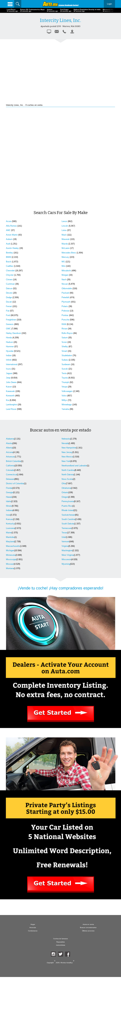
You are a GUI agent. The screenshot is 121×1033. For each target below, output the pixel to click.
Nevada (65, 443)
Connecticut (11, 474)
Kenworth (10, 395)
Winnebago (67, 404)
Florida (9, 488)
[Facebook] (67, 954)
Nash (64, 279)
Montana (10, 568)
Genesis (10, 324)
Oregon (65, 497)
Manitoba (10, 537)
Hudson (9, 342)
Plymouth (66, 302)
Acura (8, 221)
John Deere (11, 382)
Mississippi (11, 559)
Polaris (65, 306)
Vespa (64, 386)
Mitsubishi (66, 270)
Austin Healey (12, 248)
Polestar (65, 311)
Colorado (10, 470)
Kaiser (9, 386)
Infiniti (9, 360)
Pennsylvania (68, 501)
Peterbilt (65, 297)
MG (63, 261)
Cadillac (9, 266)
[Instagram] (53, 954)
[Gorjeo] (60, 954)
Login (109, 4)
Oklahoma (66, 488)
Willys (64, 400)
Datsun (9, 288)
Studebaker (67, 355)
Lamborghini (11, 404)
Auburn (9, 239)
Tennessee (67, 528)
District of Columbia (15, 483)
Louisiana (10, 528)
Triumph (65, 382)
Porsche (65, 319)
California (10, 465)
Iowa (8, 515)
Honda (9, 337)
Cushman (10, 284)
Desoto (9, 293)
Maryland (10, 541)
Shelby (65, 346)
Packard (65, 293)
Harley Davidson (13, 333)
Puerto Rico (67, 506)
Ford (8, 315)
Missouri (10, 564)
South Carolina (68, 519)
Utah (64, 537)
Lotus (64, 230)
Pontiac (65, 315)
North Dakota (68, 474)
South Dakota (68, 523)
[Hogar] (60, 4)
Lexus (64, 221)
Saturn (65, 337)
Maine (9, 532)
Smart (64, 351)
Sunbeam (66, 364)
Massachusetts (13, 546)
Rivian (64, 328)
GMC (8, 328)
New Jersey (67, 452)
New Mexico (67, 456)
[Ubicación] (72, 32)
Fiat (7, 311)
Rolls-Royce (67, 333)
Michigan (10, 550)
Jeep (8, 378)
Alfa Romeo (11, 226)
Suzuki (65, 369)
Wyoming (66, 564)
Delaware (10, 479)
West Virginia (68, 555)
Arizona (9, 452)
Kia (7, 400)
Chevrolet (10, 270)
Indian (9, 355)
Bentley (9, 253)
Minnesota (10, 555)
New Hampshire (69, 448)
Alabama (10, 439)
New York (66, 461)
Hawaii (9, 497)
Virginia (65, 546)
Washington (67, 550)
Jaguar (9, 373)
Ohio (64, 483)
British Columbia (13, 461)
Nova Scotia (67, 479)
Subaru (65, 360)
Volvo (64, 395)
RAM (64, 324)
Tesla (64, 373)
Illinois (9, 506)
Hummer (10, 346)
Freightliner (11, 319)
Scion (64, 342)
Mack (64, 235)
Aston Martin (12, 235)
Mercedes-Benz (69, 253)
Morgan (65, 275)
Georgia (9, 492)
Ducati (9, 302)
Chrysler (10, 275)
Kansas (9, 519)
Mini (63, 266)
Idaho (8, 501)
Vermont (65, 541)
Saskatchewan (68, 515)
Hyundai (9, 351)
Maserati (65, 239)
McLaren (65, 248)
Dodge (9, 297)
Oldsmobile (67, 288)
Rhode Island (68, 510)
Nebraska (66, 439)
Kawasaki (10, 391)
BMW (8, 257)
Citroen (9, 279)
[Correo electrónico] (57, 32)
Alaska (9, 443)
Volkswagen (67, 391)
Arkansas (10, 456)
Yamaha (65, 409)
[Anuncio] (60, 69)
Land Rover (11, 409)
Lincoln (65, 226)
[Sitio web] (49, 32)
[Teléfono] (64, 32)
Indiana (9, 510)
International (11, 364)
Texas (64, 532)
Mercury (65, 257)
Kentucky (10, 523)
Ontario (65, 492)
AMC (8, 230)
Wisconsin (66, 559)
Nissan (65, 284)
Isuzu (8, 369)
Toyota (65, 378)
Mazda (65, 244)
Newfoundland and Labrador (74, 465)
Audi (8, 244)
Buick (8, 261)
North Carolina (68, 470)
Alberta (9, 448)
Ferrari (9, 306)
